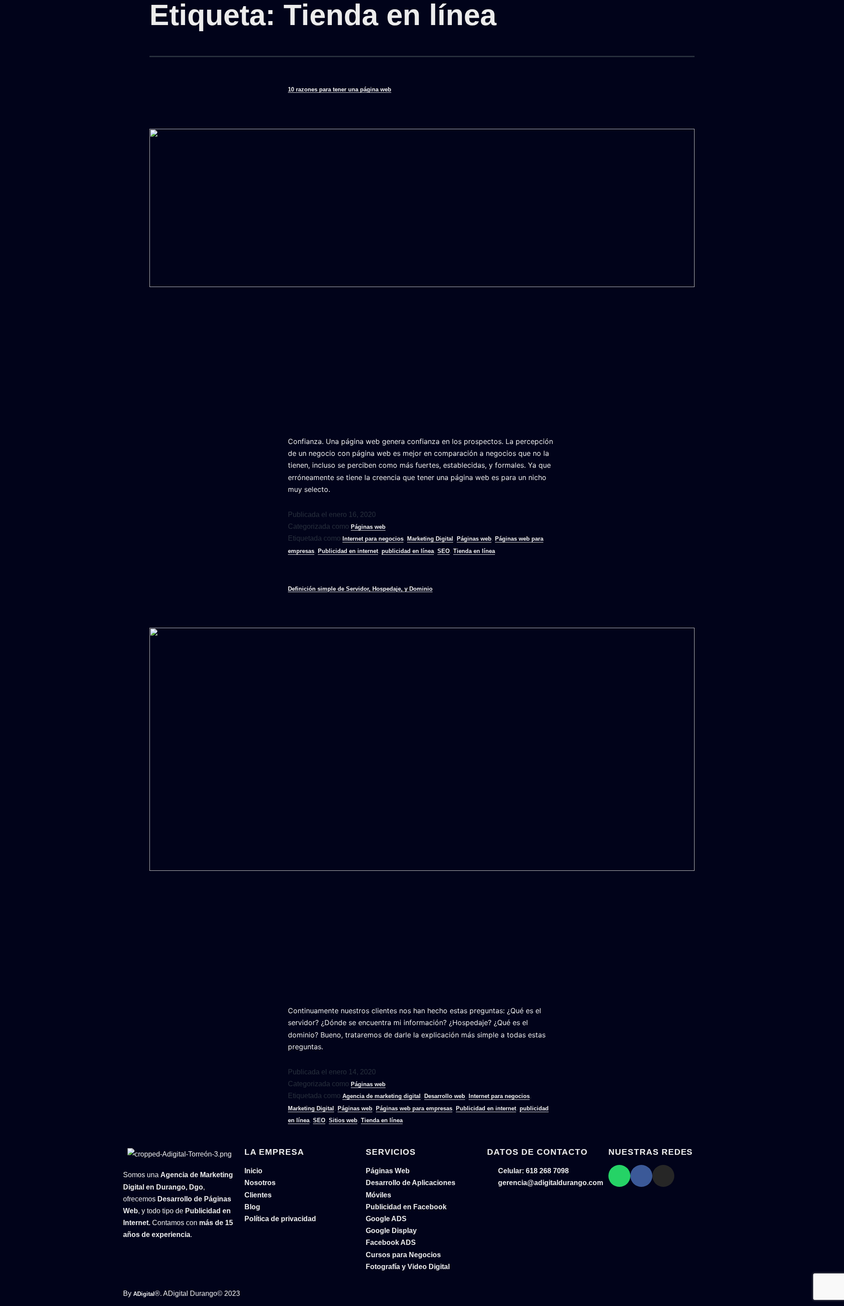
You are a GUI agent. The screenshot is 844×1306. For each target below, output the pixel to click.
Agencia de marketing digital (381, 1096)
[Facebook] (641, 1176)
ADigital (144, 1294)
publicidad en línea (408, 551)
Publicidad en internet (348, 551)
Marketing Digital (430, 538)
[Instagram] (663, 1176)
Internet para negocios (373, 538)
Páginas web (368, 527)
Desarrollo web (444, 1096)
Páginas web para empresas (414, 1108)
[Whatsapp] (619, 1176)
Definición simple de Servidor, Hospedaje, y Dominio (360, 589)
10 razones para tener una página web (339, 89)
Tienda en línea (474, 551)
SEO (443, 551)
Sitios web (343, 1120)
